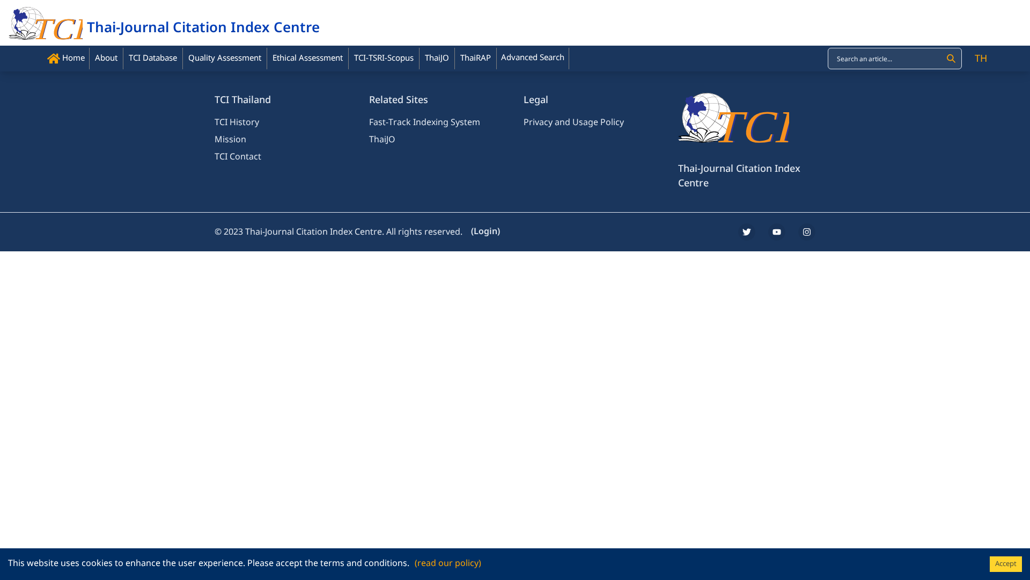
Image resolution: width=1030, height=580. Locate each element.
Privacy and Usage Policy (574, 122)
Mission (230, 139)
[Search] (951, 58)
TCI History (237, 122)
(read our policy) (448, 563)
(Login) (485, 231)
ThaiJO (382, 139)
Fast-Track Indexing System (424, 122)
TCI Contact (238, 156)
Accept (1006, 564)
